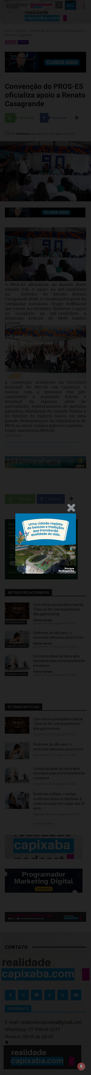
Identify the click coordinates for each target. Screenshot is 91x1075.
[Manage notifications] (81, 1066)
